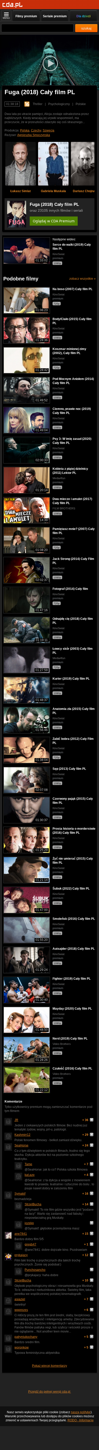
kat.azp (30, 1175)
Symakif (19, 1193)
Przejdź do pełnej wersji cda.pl (49, 1391)
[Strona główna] (13, 5)
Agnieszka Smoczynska (33, 135)
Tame (28, 1164)
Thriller (37, 104)
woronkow (21, 1347)
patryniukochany (25, 1337)
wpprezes (21, 1310)
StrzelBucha (33, 1204)
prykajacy (21, 1255)
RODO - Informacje (81, 1420)
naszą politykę (81, 1412)
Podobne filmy (20, 279)
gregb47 (30, 1244)
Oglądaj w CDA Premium (54, 221)
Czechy (36, 130)
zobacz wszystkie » (82, 278)
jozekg (29, 1223)
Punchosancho (35, 1270)
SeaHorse (21, 1145)
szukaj (86, 28)
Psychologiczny (59, 104)
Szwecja (48, 130)
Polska (24, 130)
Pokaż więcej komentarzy (49, 1366)
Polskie (81, 104)
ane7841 (20, 1234)
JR (16, 1120)
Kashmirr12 (22, 1135)
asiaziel (19, 1299)
